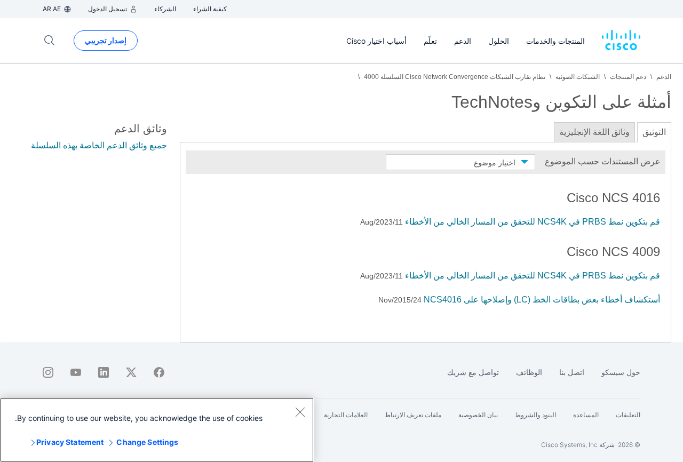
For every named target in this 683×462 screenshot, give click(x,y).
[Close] (300, 412)
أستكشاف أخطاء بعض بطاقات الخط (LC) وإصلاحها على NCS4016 (542, 299)
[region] (157, 430)
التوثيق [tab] (654, 132)
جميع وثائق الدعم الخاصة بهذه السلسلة (99, 145)
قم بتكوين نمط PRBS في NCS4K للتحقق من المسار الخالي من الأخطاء (532, 221)
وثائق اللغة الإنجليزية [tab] (594, 132)
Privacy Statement (70, 442)
